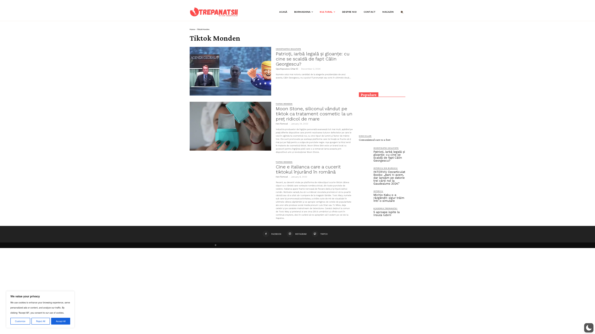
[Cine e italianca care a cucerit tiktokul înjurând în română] (230, 184)
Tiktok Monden (284, 104)
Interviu (378, 191)
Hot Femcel (282, 123)
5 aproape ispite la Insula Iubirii (386, 213)
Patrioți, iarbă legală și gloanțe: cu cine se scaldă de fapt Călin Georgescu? (312, 59)
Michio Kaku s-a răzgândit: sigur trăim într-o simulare (388, 198)
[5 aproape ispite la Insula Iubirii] (365, 213)
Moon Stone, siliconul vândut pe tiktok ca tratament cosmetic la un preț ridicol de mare (314, 114)
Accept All (61, 321)
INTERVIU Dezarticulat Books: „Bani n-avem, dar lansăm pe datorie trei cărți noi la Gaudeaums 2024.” (389, 177)
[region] (40, 309)
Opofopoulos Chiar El (287, 69)
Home (192, 29)
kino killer (365, 136)
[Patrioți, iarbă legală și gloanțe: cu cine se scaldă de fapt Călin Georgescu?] (230, 71)
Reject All (40, 321)
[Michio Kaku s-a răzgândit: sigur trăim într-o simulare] (365, 196)
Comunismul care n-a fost (374, 139)
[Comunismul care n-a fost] (382, 118)
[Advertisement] (382, 66)
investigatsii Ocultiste (288, 49)
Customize (20, 321)
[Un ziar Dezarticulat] (214, 12)
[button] (402, 12)
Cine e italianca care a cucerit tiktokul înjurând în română (308, 169)
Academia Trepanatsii (385, 208)
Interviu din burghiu (385, 168)
